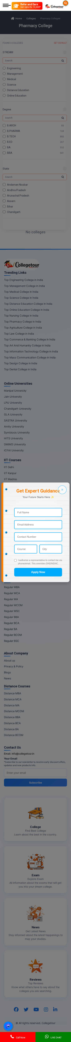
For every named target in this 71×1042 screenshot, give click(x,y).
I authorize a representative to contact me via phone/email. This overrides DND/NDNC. (40, 562)
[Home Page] (54, 5)
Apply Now (38, 572)
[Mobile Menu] (7, 6)
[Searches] (65, 3)
